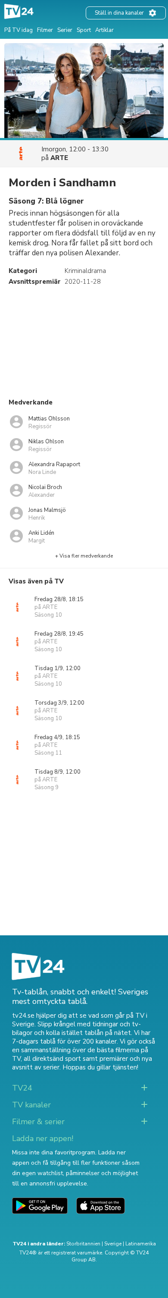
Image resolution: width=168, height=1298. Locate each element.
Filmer (45, 30)
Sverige (112, 1243)
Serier (64, 30)
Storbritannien (83, 1243)
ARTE (59, 158)
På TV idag (18, 30)
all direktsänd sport (52, 1058)
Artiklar (104, 30)
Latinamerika (140, 1243)
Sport (84, 30)
